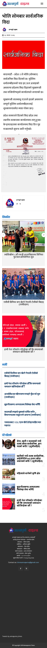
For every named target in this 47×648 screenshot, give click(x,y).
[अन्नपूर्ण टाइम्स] (5, 29)
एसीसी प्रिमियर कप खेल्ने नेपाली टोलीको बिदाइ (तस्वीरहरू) (24, 303)
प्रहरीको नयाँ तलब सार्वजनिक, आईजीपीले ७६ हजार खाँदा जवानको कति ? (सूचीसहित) (30, 458)
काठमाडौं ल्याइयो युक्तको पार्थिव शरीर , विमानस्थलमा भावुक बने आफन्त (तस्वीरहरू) (22, 413)
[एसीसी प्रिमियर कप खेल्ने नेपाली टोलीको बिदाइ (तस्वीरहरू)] (23, 284)
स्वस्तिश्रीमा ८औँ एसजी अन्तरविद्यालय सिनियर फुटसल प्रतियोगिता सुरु (23, 256)
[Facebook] (17, 203)
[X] (20, 203)
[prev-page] (3, 235)
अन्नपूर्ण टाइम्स (13, 30)
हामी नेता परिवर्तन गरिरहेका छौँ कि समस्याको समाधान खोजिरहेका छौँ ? (23, 351)
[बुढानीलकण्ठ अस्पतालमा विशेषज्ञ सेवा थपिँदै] (8, 489)
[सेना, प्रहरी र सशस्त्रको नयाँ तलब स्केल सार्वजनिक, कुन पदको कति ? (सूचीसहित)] (8, 444)
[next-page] (44, 235)
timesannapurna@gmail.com (28, 562)
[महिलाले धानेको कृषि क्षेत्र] (8, 474)
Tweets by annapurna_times (12, 636)
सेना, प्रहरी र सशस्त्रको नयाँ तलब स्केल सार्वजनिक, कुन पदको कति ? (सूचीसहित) (29, 443)
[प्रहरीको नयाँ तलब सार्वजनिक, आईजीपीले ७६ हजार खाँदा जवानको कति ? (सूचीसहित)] (8, 459)
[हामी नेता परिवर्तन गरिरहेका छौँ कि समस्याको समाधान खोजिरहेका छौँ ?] (23, 332)
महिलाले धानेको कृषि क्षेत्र (28, 473)
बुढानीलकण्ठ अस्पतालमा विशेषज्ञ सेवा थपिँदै (22, 404)
